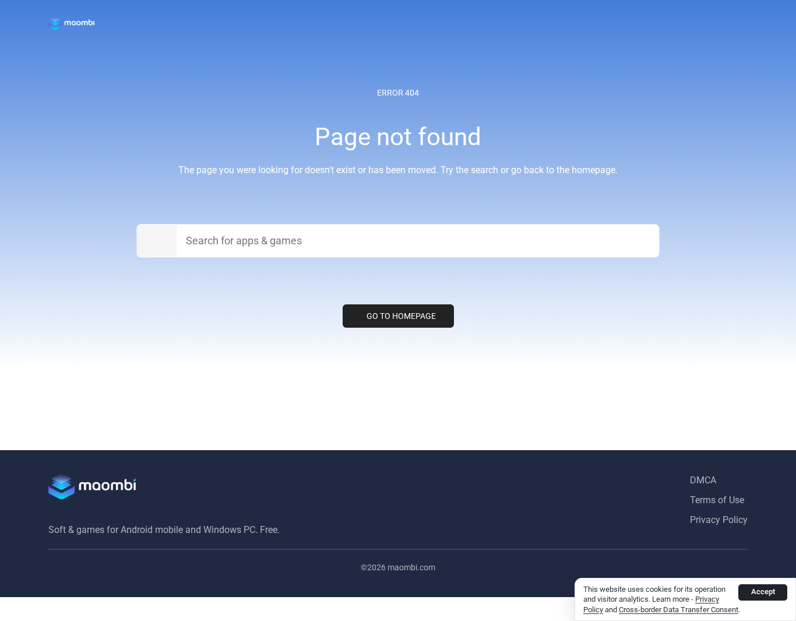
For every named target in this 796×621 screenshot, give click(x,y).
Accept (763, 591)
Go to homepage (401, 316)
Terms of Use (717, 500)
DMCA (703, 480)
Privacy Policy (719, 519)
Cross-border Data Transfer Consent (678, 609)
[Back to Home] (71, 23)
